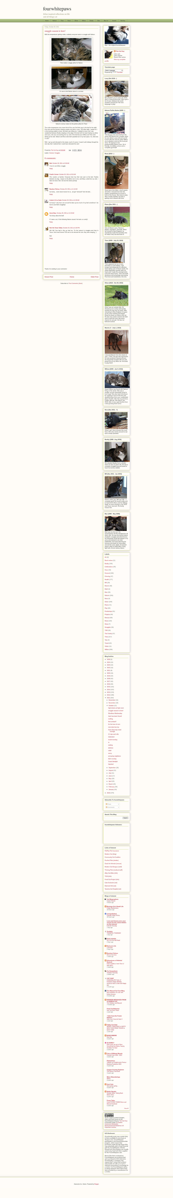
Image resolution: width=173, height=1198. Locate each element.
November (112, 703)
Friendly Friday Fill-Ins (113, 915)
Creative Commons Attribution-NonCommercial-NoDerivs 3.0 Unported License (114, 1125)
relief (109, 750)
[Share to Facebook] (79, 150)
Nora (106, 598)
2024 (109, 662)
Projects (107, 614)
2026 (109, 659)
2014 (109, 689)
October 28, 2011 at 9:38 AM (60, 163)
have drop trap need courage (114, 730)
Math (106, 589)
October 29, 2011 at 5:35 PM (71, 228)
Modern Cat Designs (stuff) (113, 867)
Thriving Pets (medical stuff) (113, 870)
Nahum (55, 20)
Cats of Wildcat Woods (114, 1053)
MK (106, 582)
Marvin (107, 586)
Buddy (91, 20)
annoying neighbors (114, 756)
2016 (109, 684)
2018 (109, 678)
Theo (62, 20)
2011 (108, 698)
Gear (106, 570)
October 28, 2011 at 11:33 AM (65, 213)
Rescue (107, 617)
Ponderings (108, 611)
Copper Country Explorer (115, 1069)
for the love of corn (114, 724)
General (51, 153)
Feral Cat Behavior (113, 1008)
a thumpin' (110, 947)
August (111, 770)
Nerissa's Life (111, 946)
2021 (109, 670)
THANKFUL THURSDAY (114, 933)
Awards (114, 20)
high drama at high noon (116, 708)
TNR (106, 630)
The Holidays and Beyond (114, 1003)
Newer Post (49, 277)
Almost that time (111, 955)
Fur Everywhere (112, 971)
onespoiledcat (112, 914)
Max (98, 20)
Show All (126, 1108)
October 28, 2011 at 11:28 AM (70, 200)
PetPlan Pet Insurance (112, 851)
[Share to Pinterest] (81, 150)
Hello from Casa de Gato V (114, 1019)
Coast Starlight (113, 761)
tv (108, 742)
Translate (120, 72)
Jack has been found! (115, 716)
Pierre (107, 605)
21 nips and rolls (113, 734)
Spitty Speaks (111, 1091)
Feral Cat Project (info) (112, 879)
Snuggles (57, 153)
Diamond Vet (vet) (110, 886)
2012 (109, 695)
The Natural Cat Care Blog (116, 991)
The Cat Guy (120, 51)
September (112, 767)
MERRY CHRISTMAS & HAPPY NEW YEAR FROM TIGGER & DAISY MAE (116, 1028)
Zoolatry (110, 931)
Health (107, 579)
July (110, 773)
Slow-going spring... (112, 1086)
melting (110, 719)
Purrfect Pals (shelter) (112, 860)
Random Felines (54, 189)
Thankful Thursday (112, 972)
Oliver (76, 20)
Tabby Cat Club (112, 1025)
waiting (110, 745)
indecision (111, 737)
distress (110, 748)
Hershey (122, 20)
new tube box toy (113, 727)
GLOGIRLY (110, 1043)
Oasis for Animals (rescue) (113, 863)
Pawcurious (111, 1060)
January (111, 789)
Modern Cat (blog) (110, 854)
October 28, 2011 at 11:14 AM (68, 189)
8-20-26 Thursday (112, 926)
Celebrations (109, 566)
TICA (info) (108, 876)
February (112, 787)
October (111, 705)
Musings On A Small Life (115, 906)
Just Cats (110, 1084)
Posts (109, 804)
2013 (109, 692)
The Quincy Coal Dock (113, 1071)
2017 (109, 681)
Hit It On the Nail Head (113, 940)
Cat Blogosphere (112, 899)
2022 (109, 667)
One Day (109, 1037)
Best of (106, 20)
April (110, 781)
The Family (108, 633)
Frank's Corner (54, 174)
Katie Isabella (111, 938)
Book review (108, 560)
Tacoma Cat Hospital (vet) (113, 889)
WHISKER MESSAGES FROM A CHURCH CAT (116, 1000)
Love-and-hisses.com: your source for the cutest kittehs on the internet (116, 922)
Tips (106, 640)
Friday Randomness (112, 908)
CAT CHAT (110, 978)
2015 (109, 687)
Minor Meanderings (113, 1077)
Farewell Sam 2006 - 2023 (114, 1055)
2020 (109, 673)
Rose (69, 20)
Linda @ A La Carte (55, 200)
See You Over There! (113, 1010)
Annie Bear (52, 213)
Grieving (107, 576)
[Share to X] (77, 150)
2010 (109, 793)
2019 (109, 676)
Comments (110, 807)
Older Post (94, 277)
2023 (109, 665)
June (110, 776)
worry (110, 753)
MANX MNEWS (112, 1035)
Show (106, 624)
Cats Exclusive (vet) (111, 882)
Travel (107, 643)
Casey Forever (111, 901)
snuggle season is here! (115, 710)
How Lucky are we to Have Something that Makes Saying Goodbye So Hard (115, 1046)
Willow (84, 20)
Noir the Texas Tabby (55, 228)
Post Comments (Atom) (75, 283)
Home (47, 20)
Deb (50, 163)
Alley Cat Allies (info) (111, 873)
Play (106, 608)
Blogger (96, 1184)
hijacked (110, 764)
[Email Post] (69, 150)
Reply (51, 168)
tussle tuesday (112, 739)
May (110, 778)
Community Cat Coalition (112, 857)
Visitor (107, 646)
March (111, 784)
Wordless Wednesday (115, 713)
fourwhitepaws (57, 8)
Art (106, 557)
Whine (108, 1078)
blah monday (112, 759)
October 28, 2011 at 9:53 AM (67, 174)
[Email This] (73, 150)
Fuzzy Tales (111, 1100)
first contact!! (112, 721)
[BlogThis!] (75, 150)
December (112, 700)
